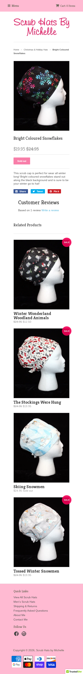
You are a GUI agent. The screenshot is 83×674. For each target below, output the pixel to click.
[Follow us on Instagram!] (24, 634)
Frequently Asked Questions (31, 610)
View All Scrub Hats (25, 597)
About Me (19, 615)
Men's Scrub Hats (24, 601)
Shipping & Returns (25, 606)
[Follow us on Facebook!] (17, 634)
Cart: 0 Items (67, 6)
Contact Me (21, 619)
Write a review (50, 210)
